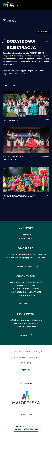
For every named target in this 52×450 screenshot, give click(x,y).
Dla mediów (26, 234)
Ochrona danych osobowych (26, 357)
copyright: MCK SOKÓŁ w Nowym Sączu (26, 352)
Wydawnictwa (26, 239)
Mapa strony (25, 363)
